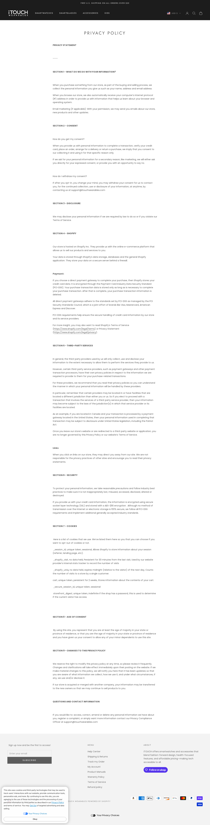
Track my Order (96, 761)
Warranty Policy (96, 776)
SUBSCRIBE (29, 760)
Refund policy (95, 787)
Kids (107, 13)
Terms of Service (97, 782)
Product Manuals (97, 771)
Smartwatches (44, 13)
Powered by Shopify (99, 801)
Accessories (91, 13)
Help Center (94, 751)
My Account (94, 766)
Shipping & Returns (98, 756)
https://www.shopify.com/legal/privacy (75, 332)
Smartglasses (68, 13)
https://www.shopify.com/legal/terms (74, 328)
